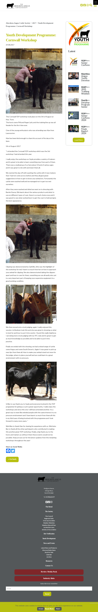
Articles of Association (49, 529)
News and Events (49, 543)
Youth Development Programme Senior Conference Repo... (84, 105)
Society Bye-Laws (49, 527)
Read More (49, 608)
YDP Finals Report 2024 (84, 130)
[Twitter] (13, 451)
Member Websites (49, 523)
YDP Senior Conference (84, 63)
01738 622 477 (50, 497)
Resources (49, 561)
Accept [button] (41, 608)
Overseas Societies (49, 520)
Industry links (49, 578)
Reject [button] (58, 608)
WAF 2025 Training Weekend (84, 90)
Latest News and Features (49, 548)
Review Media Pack (49, 572)
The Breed (49, 507)
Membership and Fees (49, 525)
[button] (95, 2)
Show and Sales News (49, 550)
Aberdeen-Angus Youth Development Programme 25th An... (84, 80)
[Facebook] (8, 451)
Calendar (49, 554)
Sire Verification (49, 534)
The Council (49, 516)
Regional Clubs (49, 518)
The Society (49, 511)
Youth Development (49, 538)
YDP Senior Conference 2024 (84, 116)
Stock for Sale (49, 552)
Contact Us (49, 566)
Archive (49, 557)
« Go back (12, 459)
